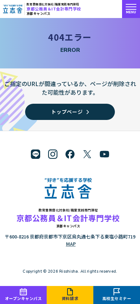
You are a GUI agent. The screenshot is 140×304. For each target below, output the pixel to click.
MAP (71, 243)
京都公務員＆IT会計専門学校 (54, 9)
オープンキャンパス (23, 298)
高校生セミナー (116, 298)
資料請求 (70, 298)
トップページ (67, 111)
